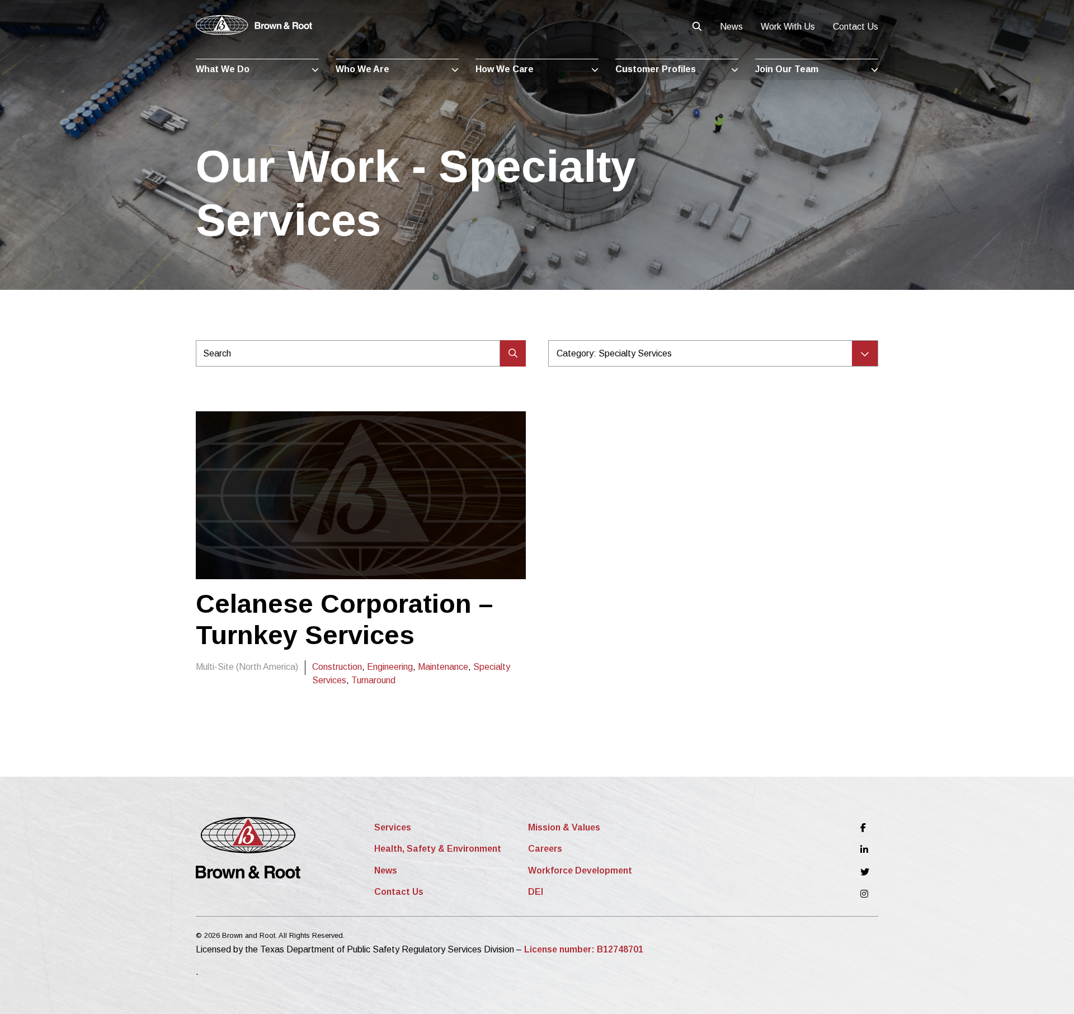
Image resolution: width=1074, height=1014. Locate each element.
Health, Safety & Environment (437, 848)
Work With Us (788, 26)
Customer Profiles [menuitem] (655, 69)
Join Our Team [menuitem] (786, 69)
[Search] (513, 353)
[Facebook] (864, 828)
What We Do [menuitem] (222, 69)
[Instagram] (864, 894)
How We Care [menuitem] (504, 69)
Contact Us (855, 26)
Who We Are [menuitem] (362, 69)
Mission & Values (564, 827)
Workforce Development (580, 870)
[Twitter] (864, 872)
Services (392, 827)
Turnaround (373, 680)
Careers (545, 848)
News (731, 26)
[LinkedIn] (864, 850)
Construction (337, 667)
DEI (535, 891)
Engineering (390, 667)
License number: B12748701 (583, 949)
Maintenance (443, 667)
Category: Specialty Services (614, 353)
